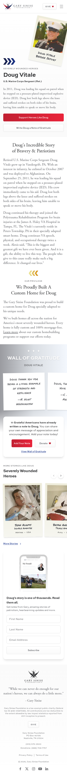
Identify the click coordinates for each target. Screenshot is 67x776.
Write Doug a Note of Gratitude (33, 127)
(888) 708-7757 (39, 748)
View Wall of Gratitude (33, 451)
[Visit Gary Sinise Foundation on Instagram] (34, 769)
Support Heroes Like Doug (33, 117)
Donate (43, 443)
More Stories (10, 543)
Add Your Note (22, 443)
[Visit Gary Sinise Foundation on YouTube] (40, 769)
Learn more (10, 332)
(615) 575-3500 (33, 744)
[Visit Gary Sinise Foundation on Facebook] (20, 769)
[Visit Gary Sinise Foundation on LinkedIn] (47, 769)
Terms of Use (42, 755)
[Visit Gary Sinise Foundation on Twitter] (27, 769)
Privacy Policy (26, 755)
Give (48, 6)
